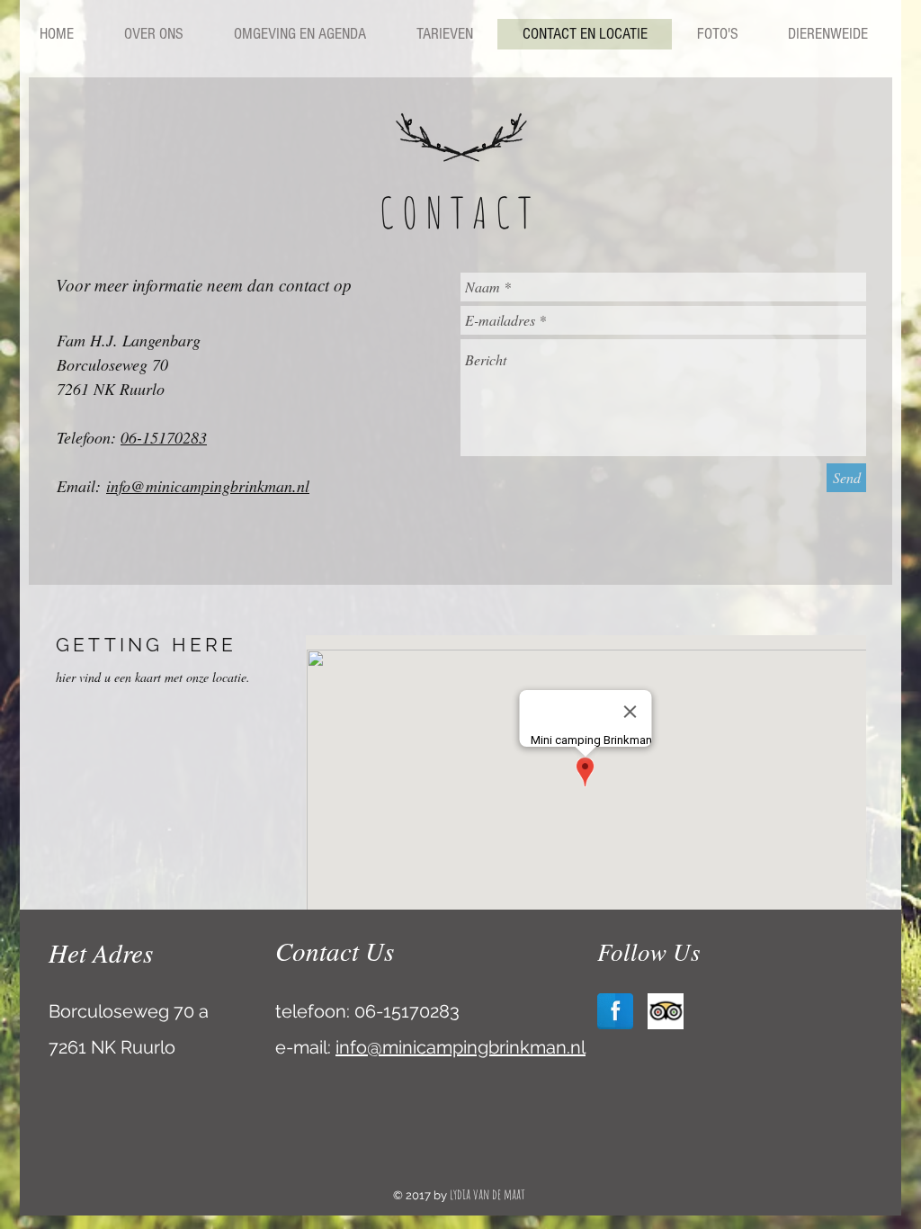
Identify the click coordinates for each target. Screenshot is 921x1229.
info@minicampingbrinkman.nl (207, 486)
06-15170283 (164, 437)
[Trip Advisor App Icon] (666, 1011)
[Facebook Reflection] (615, 1011)
